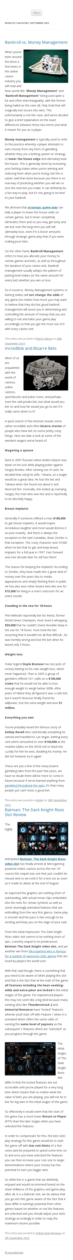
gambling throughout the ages (25, 785)
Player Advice (43, 338)
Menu (36, 12)
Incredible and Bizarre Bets (31, 348)
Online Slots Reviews (48, 1233)
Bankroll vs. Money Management (36, 42)
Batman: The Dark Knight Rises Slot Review (34, 812)
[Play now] (42, 854)
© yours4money (14, 1252)
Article (39, 800)
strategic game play (43, 207)
